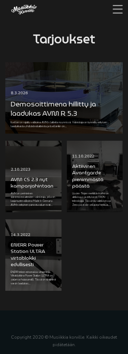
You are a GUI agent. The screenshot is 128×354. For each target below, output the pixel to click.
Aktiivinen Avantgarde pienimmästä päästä (87, 176)
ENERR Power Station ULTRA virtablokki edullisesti (28, 254)
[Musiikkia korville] (24, 9)
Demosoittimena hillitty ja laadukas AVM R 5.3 (53, 109)
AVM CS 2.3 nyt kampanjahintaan (32, 182)
